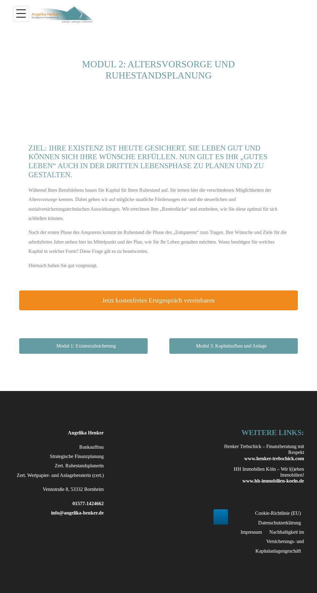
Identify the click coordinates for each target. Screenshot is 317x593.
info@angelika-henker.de (77, 512)
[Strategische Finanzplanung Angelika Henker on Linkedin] (220, 517)
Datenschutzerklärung (279, 522)
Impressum (251, 532)
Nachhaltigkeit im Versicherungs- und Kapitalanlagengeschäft (279, 541)
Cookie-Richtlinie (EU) (278, 513)
